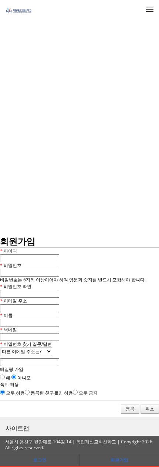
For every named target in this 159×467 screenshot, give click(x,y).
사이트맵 (17, 428)
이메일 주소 (13, 301)
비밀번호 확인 (15, 286)
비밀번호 (10, 265)
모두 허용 (15, 393)
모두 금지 (88, 393)
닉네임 (8, 329)
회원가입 (119, 460)
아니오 (23, 378)
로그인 (40, 460)
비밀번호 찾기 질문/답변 (26, 344)
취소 (149, 409)
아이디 (8, 251)
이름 (6, 315)
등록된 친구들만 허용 (51, 393)
